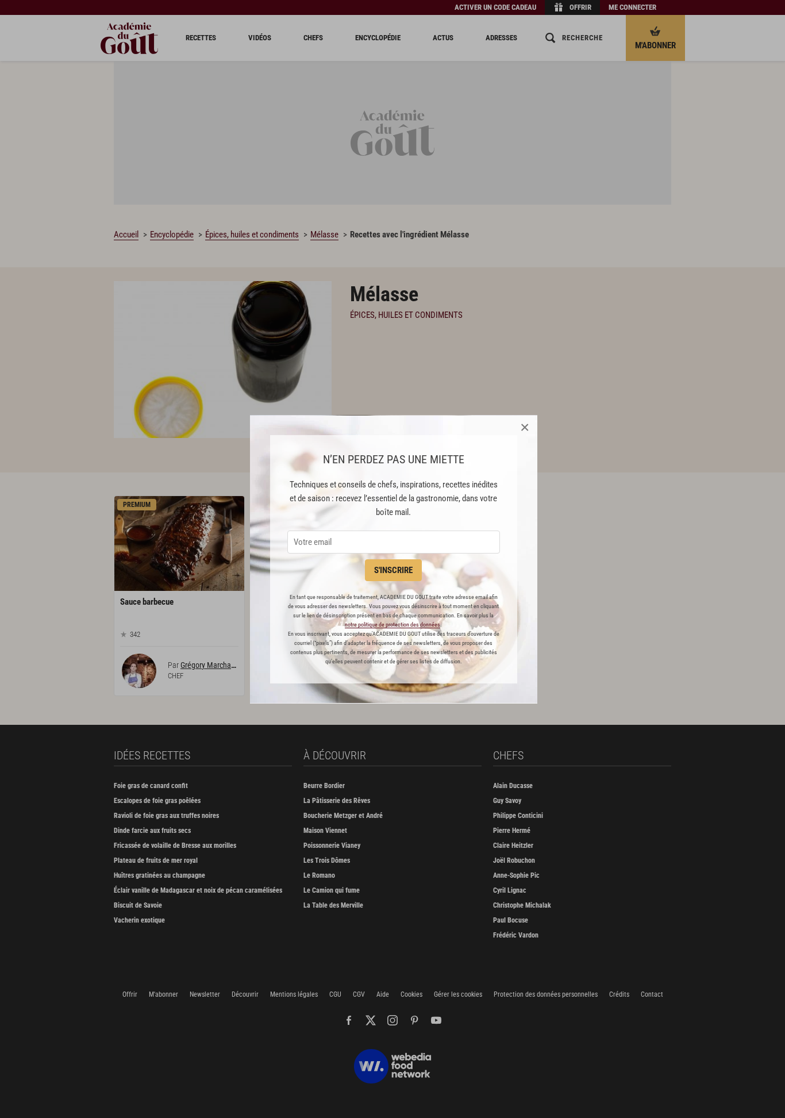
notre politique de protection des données (392, 624)
